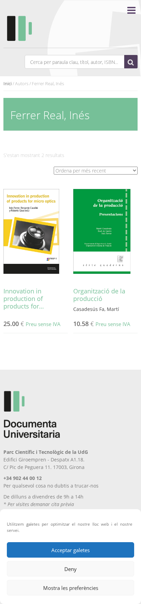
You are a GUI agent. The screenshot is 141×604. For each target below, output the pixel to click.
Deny (70, 569)
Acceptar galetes (70, 550)
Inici (7, 83)
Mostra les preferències (70, 587)
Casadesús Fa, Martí (96, 309)
